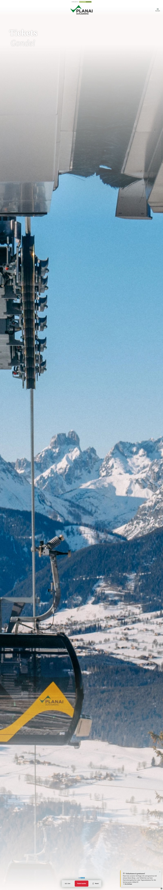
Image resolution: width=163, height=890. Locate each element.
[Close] (160, 872)
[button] (161, 888)
